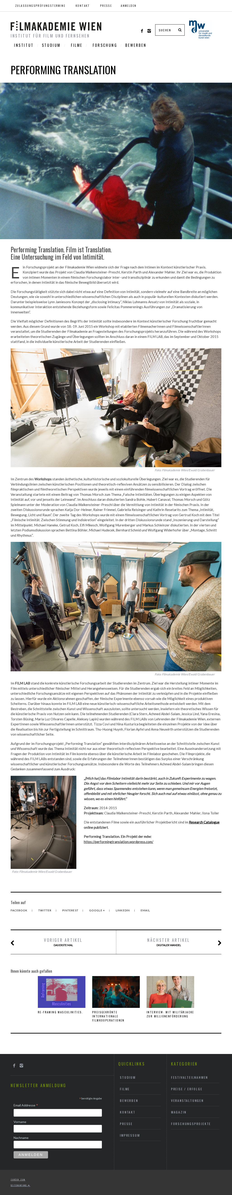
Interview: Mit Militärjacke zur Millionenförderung (170, 1014)
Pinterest (70, 910)
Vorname (20, 1122)
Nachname (21, 1138)
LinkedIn (123, 910)
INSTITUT (24, 45)
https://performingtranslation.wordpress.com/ (118, 842)
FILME (76, 45)
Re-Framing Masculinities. (60, 1012)
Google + (97, 910)
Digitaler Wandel (168, 942)
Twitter (45, 910)
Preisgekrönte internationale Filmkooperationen (108, 1016)
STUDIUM (51, 45)
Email (145, 910)
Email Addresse (26, 1105)
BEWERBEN (135, 45)
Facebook (19, 910)
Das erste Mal (63, 942)
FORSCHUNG (105, 45)
